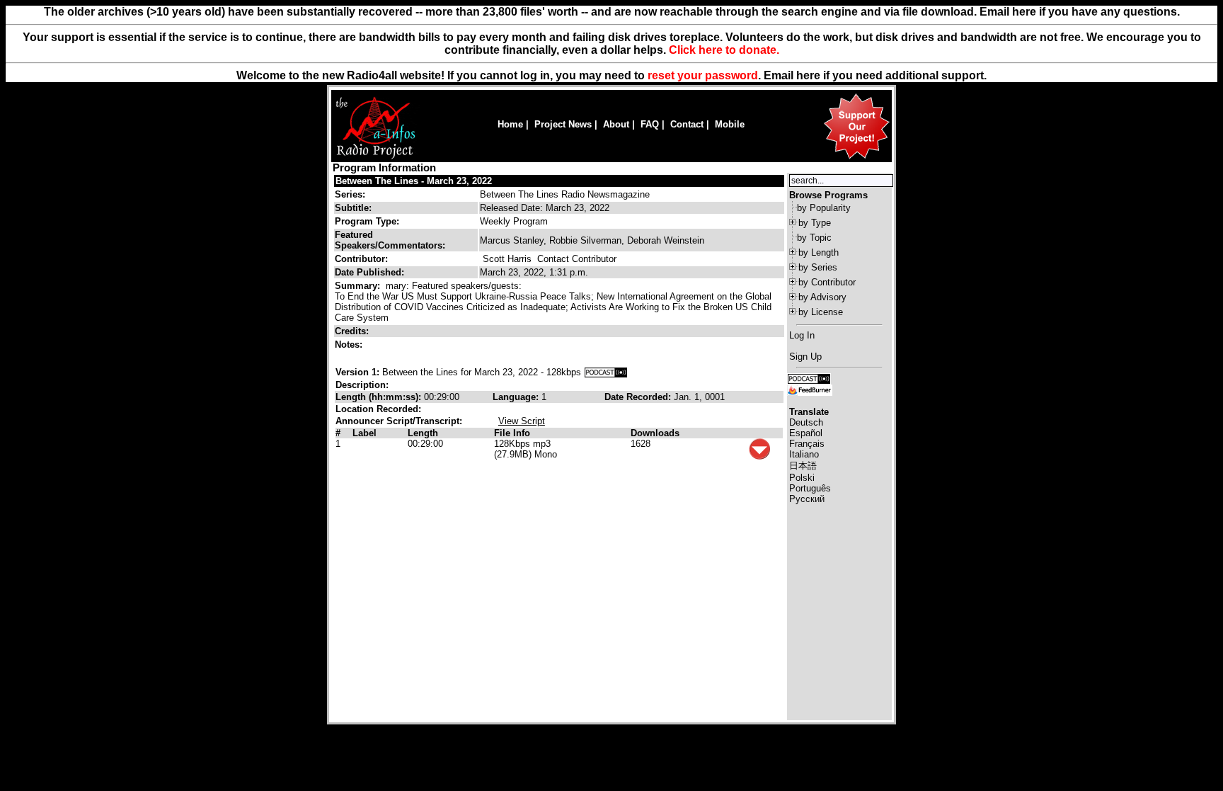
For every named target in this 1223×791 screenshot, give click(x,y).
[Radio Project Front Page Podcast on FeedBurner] (809, 389)
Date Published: (369, 272)
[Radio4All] (375, 157)
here (808, 75)
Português (810, 488)
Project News (563, 124)
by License (820, 312)
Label (364, 433)
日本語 (803, 465)
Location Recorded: (378, 409)
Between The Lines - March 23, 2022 (413, 181)
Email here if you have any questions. (1080, 12)
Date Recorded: (639, 397)
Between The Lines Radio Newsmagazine (565, 194)
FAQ (650, 124)
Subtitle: (353, 208)
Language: (517, 397)
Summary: (359, 285)
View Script (521, 421)
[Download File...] (759, 456)
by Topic (814, 237)
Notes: (350, 344)
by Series (817, 267)
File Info (512, 433)
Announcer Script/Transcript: (398, 421)
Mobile (730, 124)
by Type (814, 222)
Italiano (804, 454)
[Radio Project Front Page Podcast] (809, 377)
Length (423, 433)
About (616, 124)
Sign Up (805, 356)
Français (807, 443)
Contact (687, 124)
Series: (350, 194)
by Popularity (824, 208)
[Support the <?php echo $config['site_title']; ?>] (856, 158)
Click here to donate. (724, 50)
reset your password (703, 75)
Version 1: (357, 372)
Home (510, 124)
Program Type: (367, 221)
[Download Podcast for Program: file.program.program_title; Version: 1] (606, 372)
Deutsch (806, 422)
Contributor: (361, 259)
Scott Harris (507, 259)
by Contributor (827, 282)
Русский (807, 499)
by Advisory (822, 297)
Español (805, 433)
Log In (802, 335)
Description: (362, 385)
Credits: (353, 331)
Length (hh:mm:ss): (379, 397)
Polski (802, 477)
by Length (818, 252)
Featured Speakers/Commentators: (390, 240)
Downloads (655, 433)
